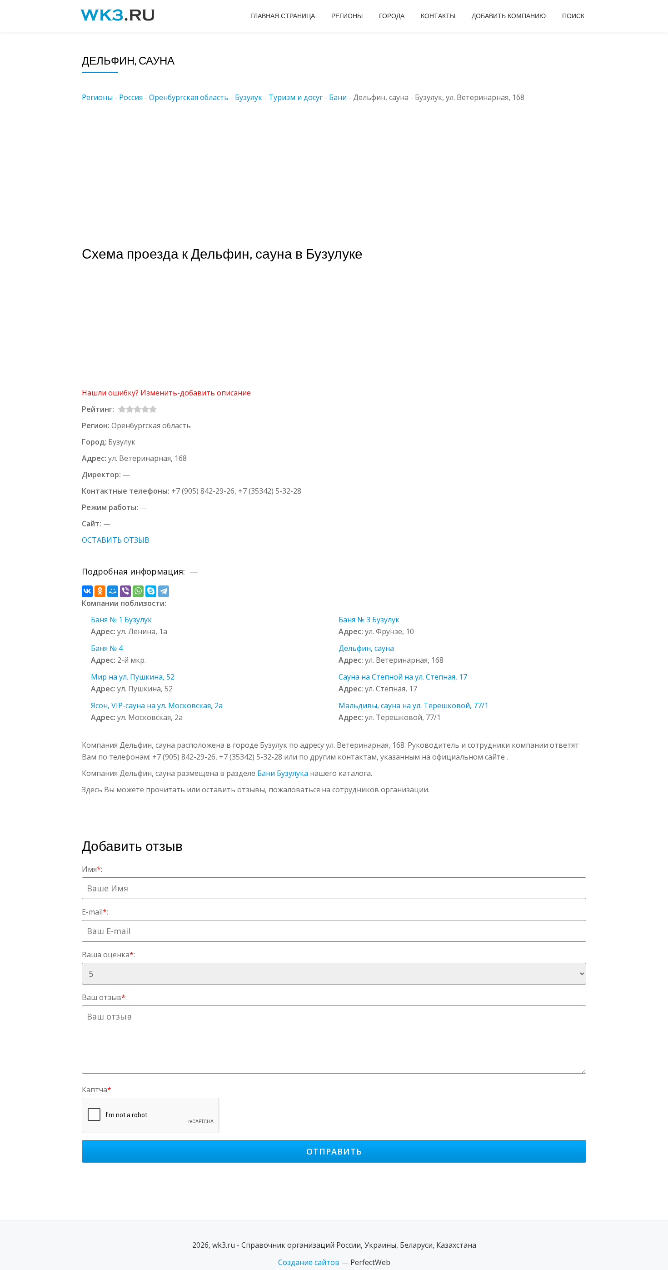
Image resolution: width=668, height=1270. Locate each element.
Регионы (347, 16)
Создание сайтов (308, 1262)
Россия (131, 97)
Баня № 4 (107, 648)
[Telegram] (163, 591)
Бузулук (248, 97)
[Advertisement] (348, 166)
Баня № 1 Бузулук (121, 620)
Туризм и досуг (296, 97)
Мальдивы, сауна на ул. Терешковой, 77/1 (414, 705)
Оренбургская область (189, 97)
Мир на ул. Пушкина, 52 (132, 677)
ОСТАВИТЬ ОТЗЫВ (116, 540)
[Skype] (150, 591)
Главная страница (282, 16)
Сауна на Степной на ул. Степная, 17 (403, 677)
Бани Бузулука (282, 773)
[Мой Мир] (112, 591)
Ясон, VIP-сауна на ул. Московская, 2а (157, 705)
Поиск (573, 16)
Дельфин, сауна (366, 648)
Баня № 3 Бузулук (369, 620)
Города (391, 16)
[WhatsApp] (138, 591)
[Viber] (125, 591)
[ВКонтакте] (87, 591)
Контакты (438, 16)
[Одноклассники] (100, 591)
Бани (338, 97)
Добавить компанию (509, 16)
